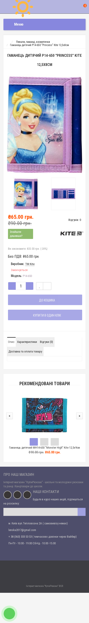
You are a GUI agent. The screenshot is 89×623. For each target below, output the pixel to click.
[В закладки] (39, 286)
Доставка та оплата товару (25, 351)
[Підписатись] (82, 512)
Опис (11, 342)
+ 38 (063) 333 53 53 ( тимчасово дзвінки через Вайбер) (42, 536)
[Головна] (7, 42)
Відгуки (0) (46, 342)
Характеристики (27, 342)
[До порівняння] (47, 286)
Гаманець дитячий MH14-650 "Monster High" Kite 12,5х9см (44, 447)
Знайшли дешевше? (16, 234)
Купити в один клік (46, 315)
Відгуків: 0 (74, 220)
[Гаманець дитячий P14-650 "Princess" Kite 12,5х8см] (44, 124)
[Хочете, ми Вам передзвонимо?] (9, 614)
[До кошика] (34, 442)
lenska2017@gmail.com (22, 530)
